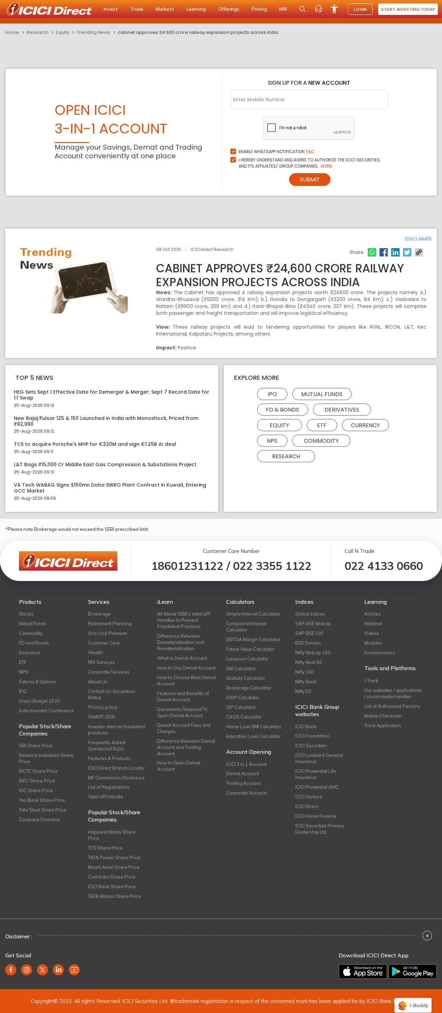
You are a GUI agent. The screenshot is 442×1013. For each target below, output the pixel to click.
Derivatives (342, 410)
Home (12, 32)
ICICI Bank (306, 726)
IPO (272, 394)
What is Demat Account (182, 658)
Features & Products (109, 758)
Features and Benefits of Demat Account (183, 696)
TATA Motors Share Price (114, 896)
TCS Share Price (105, 848)
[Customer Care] (318, 9)
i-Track (371, 680)
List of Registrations (109, 787)
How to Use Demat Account (186, 667)
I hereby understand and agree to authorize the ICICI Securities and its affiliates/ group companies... (309, 163)
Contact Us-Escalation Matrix (111, 694)
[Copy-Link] (419, 252)
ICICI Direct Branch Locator (116, 768)
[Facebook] (383, 252)
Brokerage (99, 614)
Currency (365, 425)
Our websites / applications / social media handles (393, 693)
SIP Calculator (241, 707)
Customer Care (104, 643)
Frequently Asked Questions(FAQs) (106, 745)
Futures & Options (37, 681)
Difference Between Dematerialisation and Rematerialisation (180, 642)
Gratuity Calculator (245, 678)
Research (37, 32)
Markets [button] (165, 9)
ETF (322, 425)
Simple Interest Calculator (253, 614)
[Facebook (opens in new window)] (10, 969)
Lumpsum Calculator (247, 659)
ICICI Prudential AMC (317, 787)
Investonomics (379, 652)
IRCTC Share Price (38, 771)
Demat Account (242, 773)
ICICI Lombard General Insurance (319, 758)
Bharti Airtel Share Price (114, 867)
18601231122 (187, 566)
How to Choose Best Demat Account (186, 680)
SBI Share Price (35, 745)
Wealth (95, 652)
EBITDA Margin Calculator (253, 639)
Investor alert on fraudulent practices (116, 729)
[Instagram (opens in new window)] (26, 969)
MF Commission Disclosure (116, 777)
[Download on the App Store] (363, 971)
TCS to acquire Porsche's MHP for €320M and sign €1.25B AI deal (95, 444)
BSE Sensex (308, 643)
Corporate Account (246, 793)
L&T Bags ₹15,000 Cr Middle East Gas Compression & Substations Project (105, 465)
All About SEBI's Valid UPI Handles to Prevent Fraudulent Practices (183, 620)
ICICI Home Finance (315, 816)
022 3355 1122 (272, 566)
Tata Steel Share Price (42, 810)
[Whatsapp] (372, 252)
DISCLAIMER (418, 238)
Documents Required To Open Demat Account (182, 712)
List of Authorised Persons (392, 706)
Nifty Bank (306, 681)
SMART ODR (101, 717)
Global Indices (310, 614)
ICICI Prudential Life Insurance (315, 774)
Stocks (26, 614)
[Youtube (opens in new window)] (74, 969)
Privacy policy (102, 707)
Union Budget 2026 (39, 701)
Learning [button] (196, 9)
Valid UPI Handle (105, 796)
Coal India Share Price (111, 877)
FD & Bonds (282, 410)
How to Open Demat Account (178, 766)
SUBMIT (310, 180)
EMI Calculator (241, 668)
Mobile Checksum (383, 716)
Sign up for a (309, 83)
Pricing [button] (259, 9)
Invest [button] (111, 9)
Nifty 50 (303, 691)
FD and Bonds (34, 643)
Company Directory (39, 819)
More (326, 166)
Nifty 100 (304, 672)
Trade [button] (136, 9)
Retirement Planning (110, 623)
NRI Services (101, 662)
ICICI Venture (308, 796)
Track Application (382, 725)
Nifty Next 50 (308, 662)
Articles (372, 614)
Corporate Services (108, 672)
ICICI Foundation (312, 736)
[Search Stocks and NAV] (302, 9)
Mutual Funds (322, 394)
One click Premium (107, 633)
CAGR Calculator (244, 717)
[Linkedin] (395, 252)
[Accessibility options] (334, 9)
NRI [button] (283, 9)
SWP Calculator (243, 697)
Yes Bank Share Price (42, 800)
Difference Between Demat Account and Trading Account (186, 747)
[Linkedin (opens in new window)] (58, 969)
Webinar (373, 623)
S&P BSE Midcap (313, 623)
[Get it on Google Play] (412, 971)
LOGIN (360, 9)
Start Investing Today (408, 9)
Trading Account (243, 783)
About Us (97, 681)
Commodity (321, 441)
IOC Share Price (36, 790)
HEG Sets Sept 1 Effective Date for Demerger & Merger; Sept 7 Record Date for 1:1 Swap (111, 395)
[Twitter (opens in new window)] (42, 969)
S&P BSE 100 (309, 633)
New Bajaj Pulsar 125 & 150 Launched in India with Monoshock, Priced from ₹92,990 (106, 421)
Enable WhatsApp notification (277, 151)
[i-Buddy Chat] (413, 1000)
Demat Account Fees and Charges (184, 728)
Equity (62, 32)
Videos (371, 633)
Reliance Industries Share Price (46, 758)
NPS (272, 441)
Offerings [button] (228, 9)
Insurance (29, 652)
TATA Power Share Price (114, 857)
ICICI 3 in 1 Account (246, 764)
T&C (310, 151)
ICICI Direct (306, 806)
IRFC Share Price (37, 781)
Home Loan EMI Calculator (253, 726)
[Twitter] (407, 252)
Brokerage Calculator (248, 688)
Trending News (93, 32)
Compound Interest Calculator (246, 626)
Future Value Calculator (250, 649)
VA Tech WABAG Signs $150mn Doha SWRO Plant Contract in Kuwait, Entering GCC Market (110, 488)
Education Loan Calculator (253, 736)
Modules (373, 643)
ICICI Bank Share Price (112, 886)
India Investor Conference (46, 710)
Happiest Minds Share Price (111, 835)
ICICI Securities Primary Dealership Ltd (319, 829)
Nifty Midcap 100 (312, 652)
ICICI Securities (311, 745)
